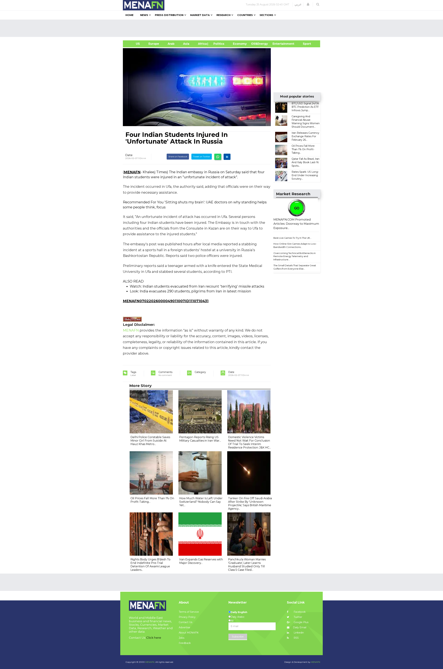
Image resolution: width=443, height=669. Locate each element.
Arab (171, 43)
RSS (296, 637)
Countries (245, 15)
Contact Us (185, 622)
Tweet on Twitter (201, 156)
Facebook (299, 611)
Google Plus (300, 622)
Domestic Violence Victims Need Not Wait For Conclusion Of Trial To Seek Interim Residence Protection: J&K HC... (249, 442)
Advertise (184, 627)
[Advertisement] (223, 28)
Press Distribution (169, 15)
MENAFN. (150, 662)
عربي (298, 4)
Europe (153, 43)
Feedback (185, 643)
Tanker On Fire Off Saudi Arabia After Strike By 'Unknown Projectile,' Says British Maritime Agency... (250, 503)
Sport (305, 43)
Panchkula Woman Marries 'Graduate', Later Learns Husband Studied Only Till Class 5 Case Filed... (247, 564)
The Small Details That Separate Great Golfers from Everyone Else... (294, 267)
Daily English (239, 612)
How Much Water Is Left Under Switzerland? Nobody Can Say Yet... (201, 502)
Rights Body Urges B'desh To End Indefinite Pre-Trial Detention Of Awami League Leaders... (150, 564)
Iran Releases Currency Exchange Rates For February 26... (305, 136)
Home (129, 15)
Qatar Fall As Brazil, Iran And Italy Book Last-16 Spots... (305, 162)
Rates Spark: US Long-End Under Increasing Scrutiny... (305, 175)
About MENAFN (188, 632)
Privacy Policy (187, 617)
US (133, 43)
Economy (240, 43)
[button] (308, 4)
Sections (266, 15)
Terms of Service (189, 611)
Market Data (200, 15)
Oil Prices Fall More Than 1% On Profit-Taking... (303, 149)
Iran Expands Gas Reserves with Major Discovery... (201, 561)
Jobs (181, 637)
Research (223, 15)
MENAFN (132, 172)
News (144, 15)
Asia (186, 43)
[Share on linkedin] (227, 157)
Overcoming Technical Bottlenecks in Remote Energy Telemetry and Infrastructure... (294, 256)
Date (129, 155)
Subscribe (238, 636)
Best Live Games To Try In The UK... (292, 237)
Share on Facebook (177, 156)
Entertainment (278, 43)
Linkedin (298, 632)
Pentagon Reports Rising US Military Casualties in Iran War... (200, 438)
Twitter (297, 617)
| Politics (218, 43)
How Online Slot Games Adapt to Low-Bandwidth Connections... (295, 245)
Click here (153, 637)
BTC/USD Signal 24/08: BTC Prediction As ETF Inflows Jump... (305, 107)
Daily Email (299, 627)
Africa (202, 43)
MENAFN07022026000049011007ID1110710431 (166, 301)
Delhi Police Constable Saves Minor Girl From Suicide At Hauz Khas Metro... (150, 440)
